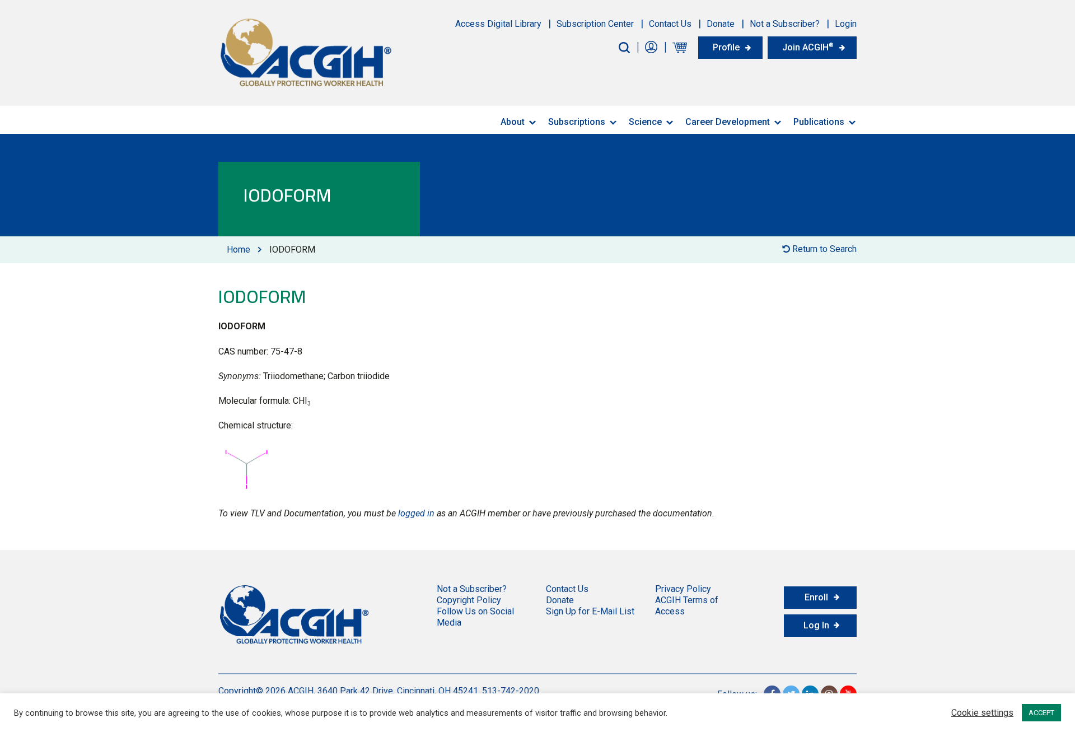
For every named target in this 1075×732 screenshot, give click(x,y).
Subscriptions (576, 121)
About (513, 121)
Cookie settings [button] (982, 713)
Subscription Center (595, 23)
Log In (816, 625)
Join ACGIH (808, 47)
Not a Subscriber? (785, 23)
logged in (416, 513)
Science (645, 121)
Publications (818, 121)
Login (846, 23)
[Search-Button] (624, 47)
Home (238, 249)
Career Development (727, 121)
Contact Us (670, 23)
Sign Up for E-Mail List (590, 611)
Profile (726, 47)
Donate (721, 23)
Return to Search (823, 249)
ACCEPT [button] (1041, 712)
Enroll (816, 597)
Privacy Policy (683, 589)
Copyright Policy (469, 600)
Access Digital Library (498, 23)
